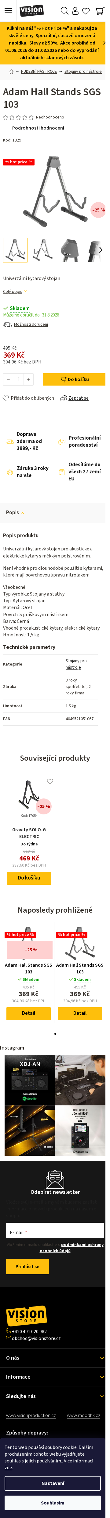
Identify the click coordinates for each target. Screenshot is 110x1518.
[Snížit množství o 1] (8, 379)
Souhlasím (52, 1503)
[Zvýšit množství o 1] (28, 379)
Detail (28, 1013)
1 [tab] (55, 1034)
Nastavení (53, 1483)
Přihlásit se (27, 1266)
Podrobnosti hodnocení (38, 128)
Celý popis (12, 292)
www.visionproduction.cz (31, 1415)
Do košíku (78, 379)
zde (8, 1467)
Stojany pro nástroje (76, 664)
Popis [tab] (12, 512)
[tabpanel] (28, 972)
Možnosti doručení (31, 324)
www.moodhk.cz (83, 1415)
